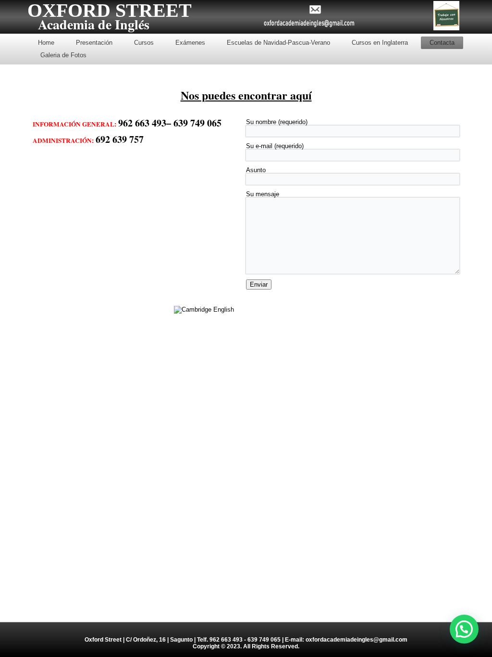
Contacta (442, 42)
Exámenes (190, 42)
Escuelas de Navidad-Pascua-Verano (278, 42)
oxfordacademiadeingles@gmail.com (356, 639)
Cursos (144, 42)
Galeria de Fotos (63, 55)
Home (46, 42)
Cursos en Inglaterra (380, 42)
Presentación (94, 42)
